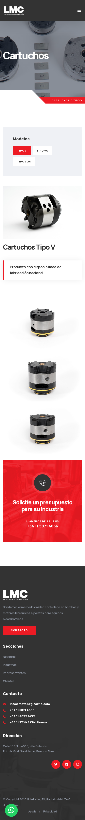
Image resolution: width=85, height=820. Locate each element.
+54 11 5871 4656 (42, 526)
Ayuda (32, 811)
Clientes (8, 681)
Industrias (10, 665)
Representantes (14, 673)
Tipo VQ (42, 150)
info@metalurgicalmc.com (30, 704)
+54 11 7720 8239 (22, 722)
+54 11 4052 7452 (22, 716)
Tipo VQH (24, 161)
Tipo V (22, 150)
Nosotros (9, 657)
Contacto (19, 630)
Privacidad (50, 811)
